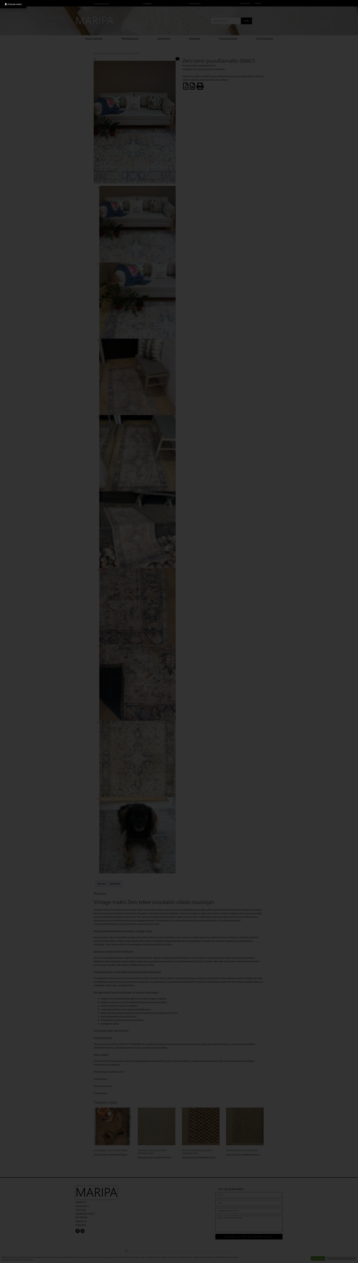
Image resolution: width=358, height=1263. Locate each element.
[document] (179, 631)
